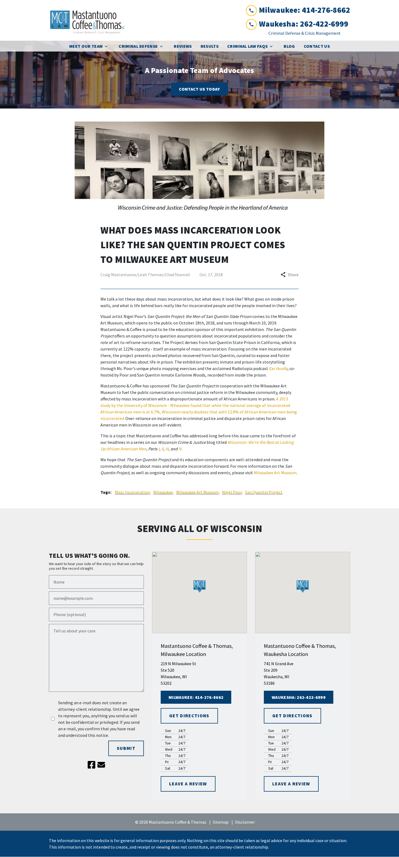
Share (293, 274)
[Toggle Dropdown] (107, 46)
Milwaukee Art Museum (275, 472)
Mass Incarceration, (133, 492)
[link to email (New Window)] (101, 764)
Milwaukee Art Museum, (198, 492)
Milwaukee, (163, 492)
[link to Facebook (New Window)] (91, 764)
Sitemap (221, 822)
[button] (200, 586)
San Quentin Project (264, 492)
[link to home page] (89, 20)
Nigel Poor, (232, 492)
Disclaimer (245, 822)
